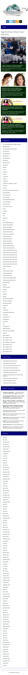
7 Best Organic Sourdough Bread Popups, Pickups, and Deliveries (12, 66)
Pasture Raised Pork (7, 275)
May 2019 (5, 589)
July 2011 (5, 665)
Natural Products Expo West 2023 (10, 264)
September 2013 (6, 626)
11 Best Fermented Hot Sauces (9, 380)
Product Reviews (6, 287)
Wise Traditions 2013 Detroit (9, 342)
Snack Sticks (5, 310)
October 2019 (6, 582)
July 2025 (5, 456)
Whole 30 (5, 333)
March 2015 (5, 612)
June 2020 (5, 566)
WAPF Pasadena (6, 328)
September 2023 (6, 502)
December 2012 (6, 642)
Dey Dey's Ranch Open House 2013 (10, 190)
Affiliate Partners (6, 146)
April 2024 (5, 485)
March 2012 (5, 651)
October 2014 (6, 619)
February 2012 (6, 654)
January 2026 (6, 444)
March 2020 (5, 571)
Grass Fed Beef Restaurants (9, 199)
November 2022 (6, 518)
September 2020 (6, 559)
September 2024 (6, 479)
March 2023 (5, 513)
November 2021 (6, 534)
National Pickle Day (7, 236)
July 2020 (5, 564)
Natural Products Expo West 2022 (10, 261)
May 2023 (5, 508)
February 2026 (6, 442)
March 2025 (5, 465)
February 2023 (6, 515)
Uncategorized (6, 326)
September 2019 (6, 584)
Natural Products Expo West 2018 (10, 257)
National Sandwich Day (8, 243)
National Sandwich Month (8, 245)
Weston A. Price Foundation (9, 330)
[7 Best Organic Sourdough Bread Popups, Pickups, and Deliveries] (13, 63)
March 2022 (5, 527)
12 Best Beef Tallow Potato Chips (10, 372)
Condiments (5, 181)
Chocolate (5, 172)
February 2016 (6, 605)
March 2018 (5, 598)
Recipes (4, 296)
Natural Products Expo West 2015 (10, 254)
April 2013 (5, 637)
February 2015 (6, 614)
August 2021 (5, 541)
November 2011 (6, 658)
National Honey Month (7, 231)
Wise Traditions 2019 (7, 349)
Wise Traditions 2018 (7, 347)
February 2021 (6, 552)
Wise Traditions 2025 (7, 351)
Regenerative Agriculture (8, 298)
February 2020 (6, 573)
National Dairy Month (7, 227)
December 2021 (6, 531)
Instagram (14, 21)
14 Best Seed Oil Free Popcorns (9, 383)
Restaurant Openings (7, 300)
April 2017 (5, 601)
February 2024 (6, 490)
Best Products (6, 155)
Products (5, 289)
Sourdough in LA (6, 317)
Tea (3, 324)
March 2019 (5, 591)
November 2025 (6, 446)
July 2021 (5, 543)
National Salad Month (7, 241)
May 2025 (5, 460)
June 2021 (5, 545)
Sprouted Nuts (6, 319)
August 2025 (5, 453)
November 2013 (6, 621)
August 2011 (5, 663)
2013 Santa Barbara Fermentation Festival (12, 144)
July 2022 (5, 520)
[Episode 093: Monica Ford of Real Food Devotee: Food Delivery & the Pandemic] (13, 105)
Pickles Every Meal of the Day (9, 280)
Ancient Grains (6, 151)
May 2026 (5, 439)
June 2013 (5, 633)
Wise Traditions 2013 (7, 340)
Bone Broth (5, 165)
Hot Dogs (5, 211)
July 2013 (5, 631)
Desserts (5, 188)
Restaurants (5, 305)
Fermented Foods (6, 195)
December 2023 (6, 495)
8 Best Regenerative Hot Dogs (9, 363)
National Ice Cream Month (8, 234)
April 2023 (5, 511)
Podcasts (5, 284)
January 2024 (6, 492)
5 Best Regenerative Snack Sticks (10, 361)
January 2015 (6, 617)
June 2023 (5, 506)
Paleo (4, 268)
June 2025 (5, 458)
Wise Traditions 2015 (7, 344)
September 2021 (6, 538)
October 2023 (6, 499)
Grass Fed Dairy (6, 204)
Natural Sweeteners (7, 266)
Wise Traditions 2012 (7, 337)
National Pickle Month (7, 238)
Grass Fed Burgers (7, 201)
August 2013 (5, 628)
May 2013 (5, 635)
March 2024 (5, 488)
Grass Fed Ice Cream (7, 206)
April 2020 (5, 568)
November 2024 (6, 474)
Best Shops (5, 160)
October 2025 (6, 449)
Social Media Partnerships (8, 312)
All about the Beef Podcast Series (10, 149)
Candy (4, 169)
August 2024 (5, 481)
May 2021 (5, 548)
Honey (4, 208)
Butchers (5, 167)
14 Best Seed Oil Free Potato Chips (10, 378)
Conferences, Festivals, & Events (10, 183)
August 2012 (5, 649)
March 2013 (5, 640)
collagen (5, 178)
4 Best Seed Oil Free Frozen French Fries (11, 365)
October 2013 (6, 624)
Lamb (4, 220)
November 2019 (6, 580)
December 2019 (6, 578)
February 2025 (6, 467)
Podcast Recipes (6, 282)
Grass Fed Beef (6, 197)
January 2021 (6, 554)
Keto (4, 215)
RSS (17, 21)
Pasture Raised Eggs (7, 273)
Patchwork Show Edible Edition (9, 277)
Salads (4, 307)
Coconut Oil (5, 176)
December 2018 (6, 594)
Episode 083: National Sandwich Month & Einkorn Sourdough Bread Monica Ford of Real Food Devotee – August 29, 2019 (13, 126)
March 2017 (5, 603)
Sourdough (5, 314)
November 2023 (6, 497)
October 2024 (6, 476)
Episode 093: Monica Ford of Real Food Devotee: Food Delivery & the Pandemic (12, 108)
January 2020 (6, 575)
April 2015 (5, 610)
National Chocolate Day (8, 224)
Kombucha (5, 218)
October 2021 (6, 536)
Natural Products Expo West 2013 (10, 250)
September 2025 (6, 451)
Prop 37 (4, 291)
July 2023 (5, 504)
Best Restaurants (6, 158)
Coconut (4, 174)
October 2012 (6, 647)
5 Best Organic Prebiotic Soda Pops (10, 367)
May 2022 (5, 522)
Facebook (7, 21)
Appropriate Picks (6, 153)
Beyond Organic (6, 162)
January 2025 (6, 469)
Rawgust (5, 294)
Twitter (10, 21)
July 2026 (5, 437)
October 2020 (6, 557)
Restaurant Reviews (7, 303)
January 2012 (6, 656)
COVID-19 (5, 185)
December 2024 (6, 472)
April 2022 (5, 525)
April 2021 (5, 550)
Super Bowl (5, 321)
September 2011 (6, 660)
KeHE (4, 213)
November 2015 (6, 607)
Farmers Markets (6, 192)
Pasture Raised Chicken (8, 271)
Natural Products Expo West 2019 (10, 259)
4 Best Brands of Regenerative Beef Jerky (11, 370)
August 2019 (5, 587)
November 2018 (6, 596)
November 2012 (6, 644)
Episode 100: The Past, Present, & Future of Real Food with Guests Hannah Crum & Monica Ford (12, 90)
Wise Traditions (6, 335)
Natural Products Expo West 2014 (10, 252)
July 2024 (5, 483)
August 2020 (5, 561)
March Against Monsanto (8, 222)
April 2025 (5, 462)
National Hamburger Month (8, 229)
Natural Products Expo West (9, 247)
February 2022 (6, 529)
